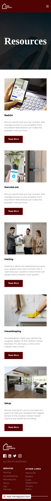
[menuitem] (8, 472)
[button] (47, 6)
